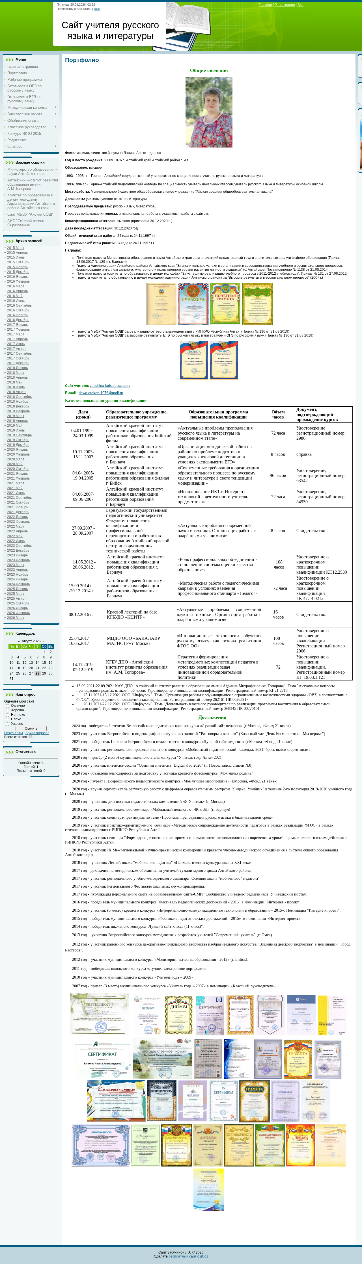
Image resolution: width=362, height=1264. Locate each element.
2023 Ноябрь (17, 574)
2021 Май (15, 488)
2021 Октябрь (18, 502)
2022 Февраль (18, 522)
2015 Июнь (16, 257)
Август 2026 (31, 641)
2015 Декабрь (18, 272)
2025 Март (15, 594)
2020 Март (15, 459)
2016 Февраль (18, 281)
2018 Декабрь (18, 406)
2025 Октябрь (18, 603)
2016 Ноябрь (17, 315)
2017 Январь (17, 325)
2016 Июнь (16, 301)
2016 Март (15, 286)
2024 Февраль (18, 584)
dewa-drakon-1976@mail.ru (101, 393)
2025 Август (16, 598)
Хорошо (17, 710)
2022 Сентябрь (19, 546)
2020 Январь (17, 450)
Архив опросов (37, 733)
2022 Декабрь (18, 550)
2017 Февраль (18, 329)
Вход (301, 5)
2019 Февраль (18, 411)
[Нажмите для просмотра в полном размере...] (209, 146)
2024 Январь (17, 579)
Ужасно (17, 724)
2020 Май (15, 464)
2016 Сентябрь (19, 305)
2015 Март (15, 248)
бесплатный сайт (183, 1256)
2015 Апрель (17, 253)
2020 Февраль (18, 454)
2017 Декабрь (18, 363)
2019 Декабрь (18, 445)
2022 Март (15, 526)
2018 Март (15, 373)
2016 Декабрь (18, 320)
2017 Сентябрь (19, 353)
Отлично (18, 706)
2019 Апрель (17, 421)
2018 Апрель (17, 378)
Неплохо (18, 715)
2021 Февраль (18, 478)
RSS (97, 8)
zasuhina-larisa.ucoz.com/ (110, 386)
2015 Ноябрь (17, 267)
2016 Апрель (17, 291)
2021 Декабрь (18, 512)
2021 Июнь (16, 493)
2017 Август (16, 349)
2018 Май (15, 382)
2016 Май (15, 296)
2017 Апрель (17, 339)
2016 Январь (17, 277)
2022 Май (15, 536)
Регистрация (285, 5)
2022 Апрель (17, 531)
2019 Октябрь (18, 440)
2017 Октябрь (18, 358)
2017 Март (15, 334)
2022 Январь (17, 517)
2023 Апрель (17, 570)
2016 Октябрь (18, 310)
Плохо (16, 719)
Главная (265, 5)
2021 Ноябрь (17, 507)
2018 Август (16, 392)
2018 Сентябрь (19, 397)
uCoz (204, 1256)
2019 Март (15, 416)
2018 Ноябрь (17, 402)
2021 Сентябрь (19, 498)
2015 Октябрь (18, 262)
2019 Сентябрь (19, 435)
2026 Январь (17, 608)
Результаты (13, 733)
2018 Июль (16, 387)
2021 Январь (17, 474)
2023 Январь (17, 555)
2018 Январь (17, 368)
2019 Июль (16, 430)
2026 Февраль (18, 613)
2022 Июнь (16, 541)
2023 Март (15, 565)
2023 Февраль (18, 560)
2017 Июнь (16, 344)
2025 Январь (17, 589)
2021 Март (15, 483)
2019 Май (15, 426)
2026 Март (15, 618)
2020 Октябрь (18, 469)
